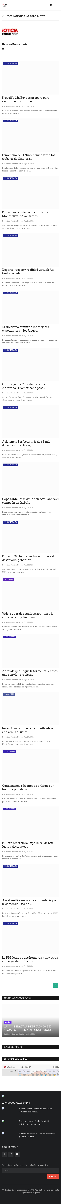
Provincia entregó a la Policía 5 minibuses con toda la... (34, 1122)
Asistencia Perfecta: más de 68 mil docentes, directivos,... (26, 443)
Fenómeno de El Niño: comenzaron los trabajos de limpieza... (28, 156)
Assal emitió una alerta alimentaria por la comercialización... (29, 902)
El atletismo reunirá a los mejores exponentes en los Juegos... (25, 328)
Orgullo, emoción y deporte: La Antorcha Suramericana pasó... (24, 386)
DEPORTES (8, 579)
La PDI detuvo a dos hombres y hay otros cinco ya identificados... (30, 959)
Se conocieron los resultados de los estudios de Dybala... (35, 1110)
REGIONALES (9, 637)
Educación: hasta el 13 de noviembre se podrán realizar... (37, 1135)
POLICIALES (9, 694)
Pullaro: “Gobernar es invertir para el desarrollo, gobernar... (28, 558)
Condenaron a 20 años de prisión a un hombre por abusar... (28, 787)
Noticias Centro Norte (14, 44)
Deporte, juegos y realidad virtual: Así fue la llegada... (28, 271)
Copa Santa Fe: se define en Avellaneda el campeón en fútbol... (30, 500)
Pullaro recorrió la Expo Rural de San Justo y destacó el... (27, 844)
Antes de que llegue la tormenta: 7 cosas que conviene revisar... (30, 672)
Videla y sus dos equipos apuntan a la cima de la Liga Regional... (27, 615)
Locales (7, 1022)
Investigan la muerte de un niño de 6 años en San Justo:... (27, 730)
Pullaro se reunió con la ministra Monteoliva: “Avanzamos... (25, 214)
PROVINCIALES (10, 63)
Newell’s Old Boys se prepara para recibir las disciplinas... (25, 99)
